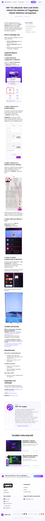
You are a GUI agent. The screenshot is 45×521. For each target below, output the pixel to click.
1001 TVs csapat (19, 16)
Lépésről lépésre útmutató (31, 26)
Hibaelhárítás (28, 30)
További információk (23, 426)
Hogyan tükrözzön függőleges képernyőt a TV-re (12, 334)
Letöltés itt (14, 42)
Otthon (10, 2)
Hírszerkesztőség (27, 491)
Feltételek (6, 490)
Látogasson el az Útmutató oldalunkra (13, 390)
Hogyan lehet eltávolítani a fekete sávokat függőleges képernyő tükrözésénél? (13, 345)
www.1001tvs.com (13, 395)
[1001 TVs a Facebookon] (26, 514)
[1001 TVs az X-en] (22, 514)
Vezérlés (25, 489)
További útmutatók (29, 28)
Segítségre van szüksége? (30, 31)
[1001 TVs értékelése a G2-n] (41, 514)
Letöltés (33, 2)
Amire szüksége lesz (29, 24)
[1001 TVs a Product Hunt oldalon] (43, 514)
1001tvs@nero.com (12, 393)
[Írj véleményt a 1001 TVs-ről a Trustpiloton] (39, 514)
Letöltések (26, 487)
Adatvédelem (6, 492)
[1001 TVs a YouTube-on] (24, 514)
